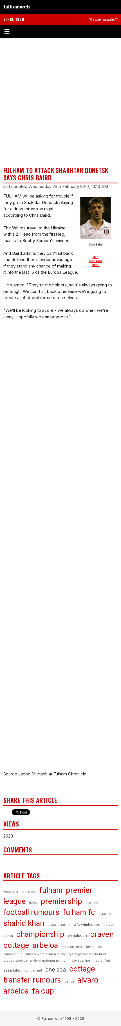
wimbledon (77, 935)
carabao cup (13, 954)
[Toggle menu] (60, 31)
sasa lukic (12, 970)
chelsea (55, 969)
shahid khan (23, 923)
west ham (10, 892)
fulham (50, 890)
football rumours (31, 912)
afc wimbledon (87, 924)
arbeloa (45, 945)
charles (105, 913)
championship (40, 934)
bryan (90, 947)
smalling (92, 903)
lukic (33, 902)
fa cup (43, 990)
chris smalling (72, 947)
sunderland (33, 970)
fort (101, 947)
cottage (82, 968)
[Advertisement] (60, 102)
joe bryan (28, 892)
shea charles (59, 924)
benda (69, 981)
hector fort (101, 961)
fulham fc (79, 912)
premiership (61, 901)
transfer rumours (32, 979)
